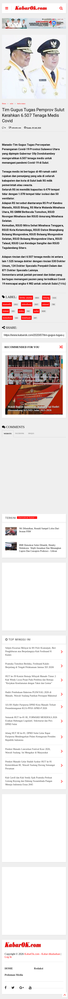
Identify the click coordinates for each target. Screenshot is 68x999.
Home (4, 103)
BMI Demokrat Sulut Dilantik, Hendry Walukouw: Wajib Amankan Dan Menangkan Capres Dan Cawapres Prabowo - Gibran (40, 548)
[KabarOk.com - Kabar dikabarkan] (31, 8)
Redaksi (38, 968)
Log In (8, 957)
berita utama (21, 103)
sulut (11, 103)
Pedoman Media (14, 974)
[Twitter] (13, 987)
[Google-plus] (21, 987)
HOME (9, 968)
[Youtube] (30, 987)
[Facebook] (5, 987)
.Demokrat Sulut (26, 518)
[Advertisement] (34, 597)
